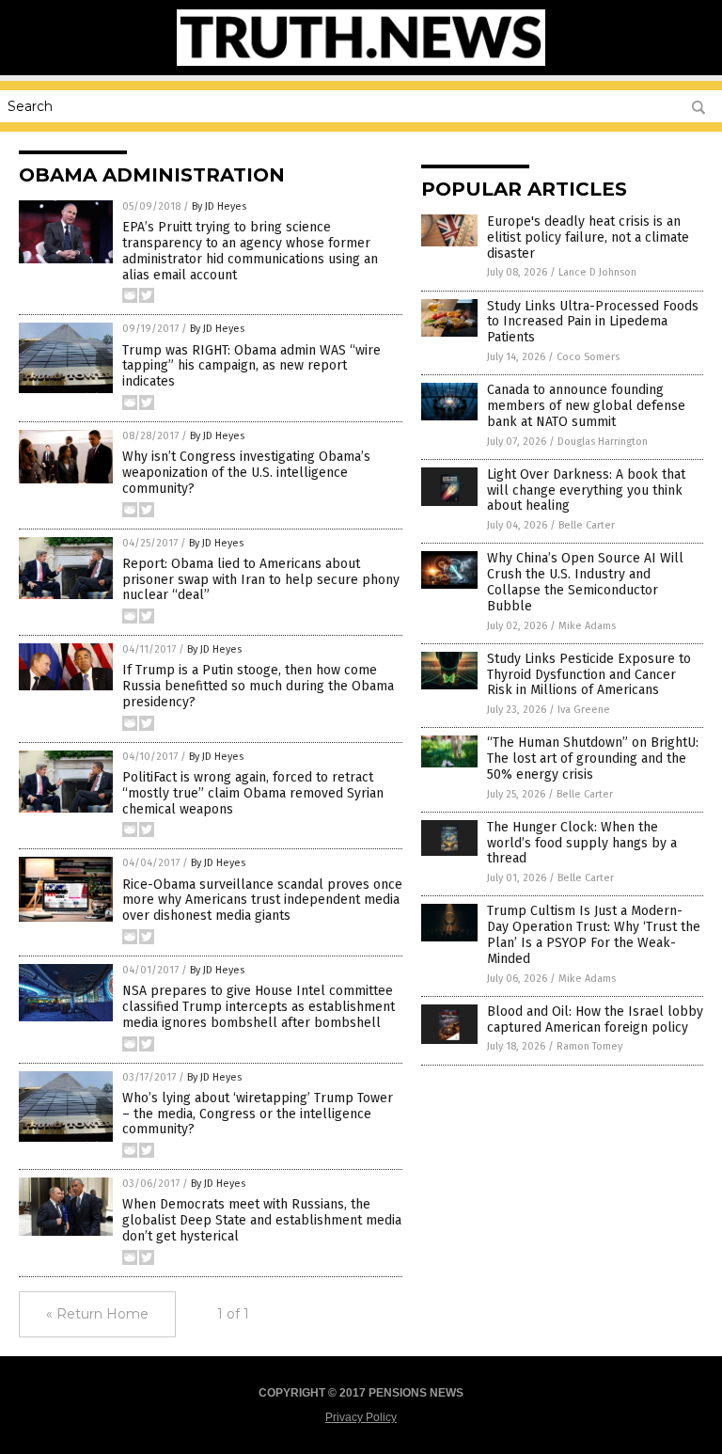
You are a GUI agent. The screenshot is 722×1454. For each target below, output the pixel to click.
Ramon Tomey (589, 1046)
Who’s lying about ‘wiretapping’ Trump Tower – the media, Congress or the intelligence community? (257, 1114)
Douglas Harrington (602, 441)
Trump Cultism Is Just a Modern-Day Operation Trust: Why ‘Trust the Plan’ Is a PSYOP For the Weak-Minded (593, 934)
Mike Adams (587, 626)
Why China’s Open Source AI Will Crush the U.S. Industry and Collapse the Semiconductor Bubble (585, 581)
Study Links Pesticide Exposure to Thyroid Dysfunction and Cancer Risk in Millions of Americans (589, 675)
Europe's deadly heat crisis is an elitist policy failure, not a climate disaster (588, 237)
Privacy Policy (361, 1417)
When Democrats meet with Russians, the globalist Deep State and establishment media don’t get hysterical (261, 1220)
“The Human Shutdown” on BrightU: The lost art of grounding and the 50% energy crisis (592, 758)
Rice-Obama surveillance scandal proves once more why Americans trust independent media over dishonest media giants (262, 901)
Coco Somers (588, 357)
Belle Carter (586, 525)
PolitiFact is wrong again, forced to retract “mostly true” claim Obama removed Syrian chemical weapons (253, 793)
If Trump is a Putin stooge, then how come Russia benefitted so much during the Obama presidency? (258, 686)
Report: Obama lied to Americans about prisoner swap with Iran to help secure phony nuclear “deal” (261, 580)
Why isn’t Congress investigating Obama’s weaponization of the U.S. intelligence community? (246, 473)
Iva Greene (583, 709)
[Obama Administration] (361, 62)
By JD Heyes (219, 206)
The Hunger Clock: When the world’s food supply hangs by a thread (582, 843)
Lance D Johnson (597, 272)
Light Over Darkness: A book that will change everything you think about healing (586, 490)
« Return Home (97, 1313)
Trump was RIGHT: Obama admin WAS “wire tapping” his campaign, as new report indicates (251, 366)
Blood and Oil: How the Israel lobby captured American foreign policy (595, 1019)
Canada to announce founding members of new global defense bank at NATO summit (586, 406)
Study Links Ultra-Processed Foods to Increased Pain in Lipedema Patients (592, 322)
